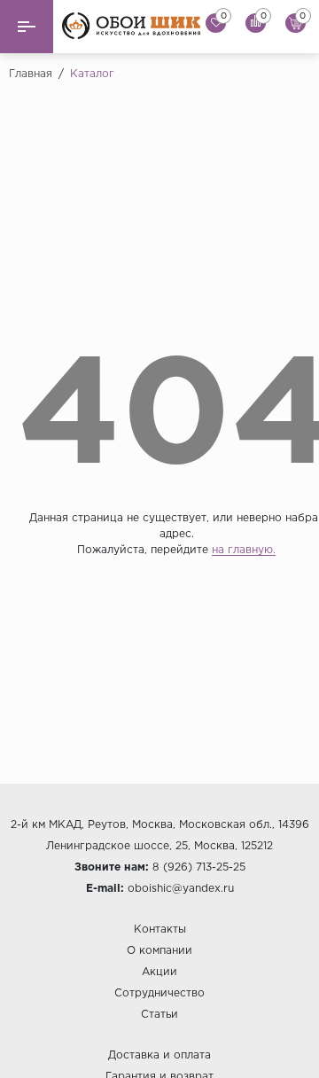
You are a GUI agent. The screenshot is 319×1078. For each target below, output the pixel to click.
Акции (159, 972)
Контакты (160, 929)
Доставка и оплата (159, 1055)
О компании (159, 951)
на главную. (244, 550)
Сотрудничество (159, 993)
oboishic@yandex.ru (181, 889)
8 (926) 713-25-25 (198, 867)
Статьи (159, 1014)
